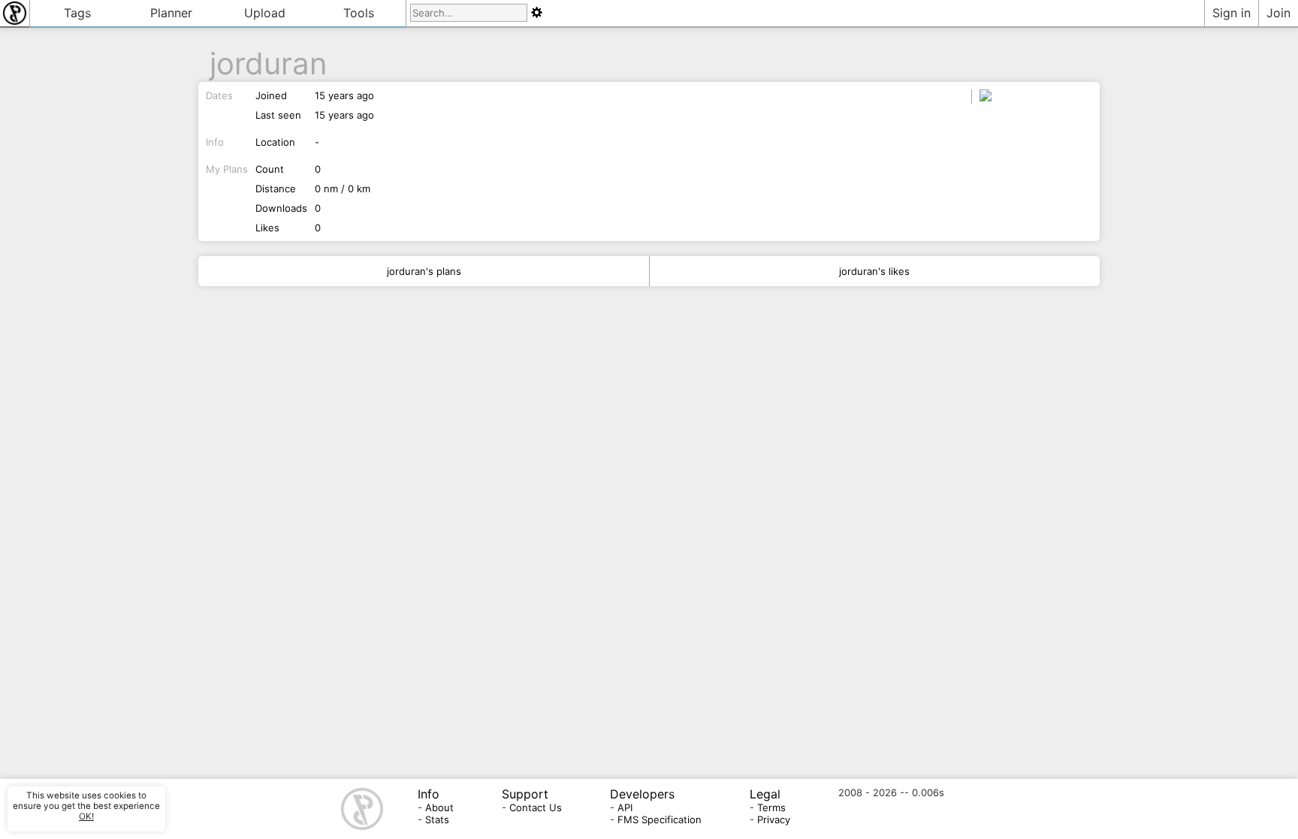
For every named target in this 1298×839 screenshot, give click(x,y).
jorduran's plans (424, 271)
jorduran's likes (874, 271)
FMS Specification (659, 819)
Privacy (773, 819)
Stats (437, 819)
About (439, 807)
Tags (77, 12)
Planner (171, 12)
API (624, 807)
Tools (358, 12)
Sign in (1231, 12)
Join (1278, 12)
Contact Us (535, 807)
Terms (771, 807)
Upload (264, 12)
